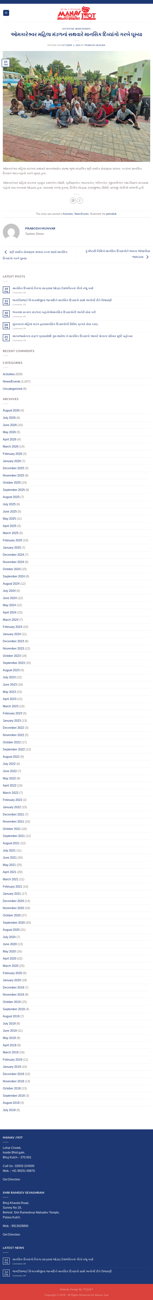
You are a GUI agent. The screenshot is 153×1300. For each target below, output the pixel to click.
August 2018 (11, 1102)
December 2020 (13, 901)
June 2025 (10, 511)
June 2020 (10, 944)
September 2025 (14, 489)
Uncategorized (12, 388)
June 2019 (10, 1030)
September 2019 (14, 1009)
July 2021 (9, 850)
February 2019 (12, 1059)
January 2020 (12, 980)
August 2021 (11, 843)
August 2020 (11, 929)
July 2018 (9, 1110)
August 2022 (11, 756)
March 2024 (10, 619)
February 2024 (12, 626)
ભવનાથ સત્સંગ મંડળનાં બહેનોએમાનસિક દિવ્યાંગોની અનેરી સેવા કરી (54, 312)
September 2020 (14, 922)
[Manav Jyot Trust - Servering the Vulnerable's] (77, 13)
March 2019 (10, 1052)
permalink (111, 213)
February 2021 (12, 886)
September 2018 (14, 1095)
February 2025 (12, 540)
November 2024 (13, 562)
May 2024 (9, 605)
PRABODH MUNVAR (95, 45)
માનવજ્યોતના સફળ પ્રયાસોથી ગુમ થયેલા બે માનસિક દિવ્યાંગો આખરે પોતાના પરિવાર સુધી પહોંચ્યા (72, 336)
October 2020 (12, 915)
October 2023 (12, 655)
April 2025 (9, 526)
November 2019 (13, 994)
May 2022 (9, 778)
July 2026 (9, 417)
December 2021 (13, 814)
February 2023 (12, 713)
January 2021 (12, 893)
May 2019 (9, 1038)
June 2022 (10, 771)
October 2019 (12, 1001)
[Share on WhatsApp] (73, 201)
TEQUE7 (88, 1289)
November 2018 (13, 1081)
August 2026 (11, 410)
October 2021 (12, 828)
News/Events (83, 28)
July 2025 (9, 504)
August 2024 (11, 583)
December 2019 (13, 987)
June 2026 (10, 425)
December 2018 (13, 1074)
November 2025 (13, 475)
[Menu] (6, 13)
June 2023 (10, 684)
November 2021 (13, 821)
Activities (68, 28)
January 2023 (12, 720)
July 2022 (9, 763)
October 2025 (12, 482)
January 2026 (12, 461)
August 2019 (11, 1016)
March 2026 (10, 446)
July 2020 (9, 937)
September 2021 (14, 836)
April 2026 (9, 439)
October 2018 (12, 1088)
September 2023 (14, 662)
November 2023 (13, 648)
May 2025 (9, 518)
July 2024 (9, 590)
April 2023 (9, 699)
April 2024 (9, 612)
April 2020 (9, 958)
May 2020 (9, 951)
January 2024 (12, 634)
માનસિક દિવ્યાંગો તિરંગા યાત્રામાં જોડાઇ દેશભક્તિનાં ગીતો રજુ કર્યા (53, 288)
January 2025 (12, 547)
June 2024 (10, 598)
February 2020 (12, 973)
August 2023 (11, 670)
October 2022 (12, 742)
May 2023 (9, 691)
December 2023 (13, 641)
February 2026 (12, 453)
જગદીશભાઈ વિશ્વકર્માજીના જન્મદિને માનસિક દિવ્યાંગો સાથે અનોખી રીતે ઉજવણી (62, 300)
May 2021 (9, 864)
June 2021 (10, 857)
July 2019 (9, 1023)
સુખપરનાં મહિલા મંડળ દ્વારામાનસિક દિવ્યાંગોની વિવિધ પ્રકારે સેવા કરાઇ (55, 324)
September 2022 (14, 749)
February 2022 (12, 799)
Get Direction (11, 1179)
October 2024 (12, 569)
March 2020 (10, 965)
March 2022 (10, 792)
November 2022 (13, 735)
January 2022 (12, 807)
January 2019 (12, 1066)
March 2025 (10, 533)
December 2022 (13, 727)
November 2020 (13, 908)
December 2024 (13, 554)
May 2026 (9, 432)
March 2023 (10, 706)
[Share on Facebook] (80, 201)
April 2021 (9, 872)
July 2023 (9, 677)
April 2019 (9, 1045)
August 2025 (11, 497)
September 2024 (14, 576)
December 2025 (13, 468)
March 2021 (10, 879)
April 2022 (9, 785)
